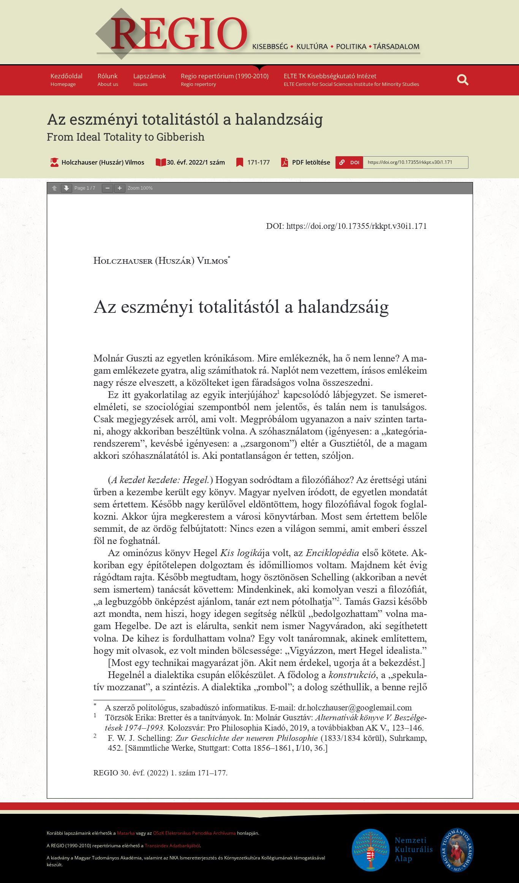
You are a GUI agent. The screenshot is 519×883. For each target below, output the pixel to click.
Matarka (126, 833)
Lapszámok (149, 79)
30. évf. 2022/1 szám (196, 162)
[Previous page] (54, 188)
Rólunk (108, 79)
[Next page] (66, 188)
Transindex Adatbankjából (172, 845)
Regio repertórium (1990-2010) (225, 79)
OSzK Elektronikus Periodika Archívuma (194, 833)
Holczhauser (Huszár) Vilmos (103, 162)
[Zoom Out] (107, 188)
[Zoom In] (119, 188)
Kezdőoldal (66, 79)
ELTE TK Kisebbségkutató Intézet (351, 79)
